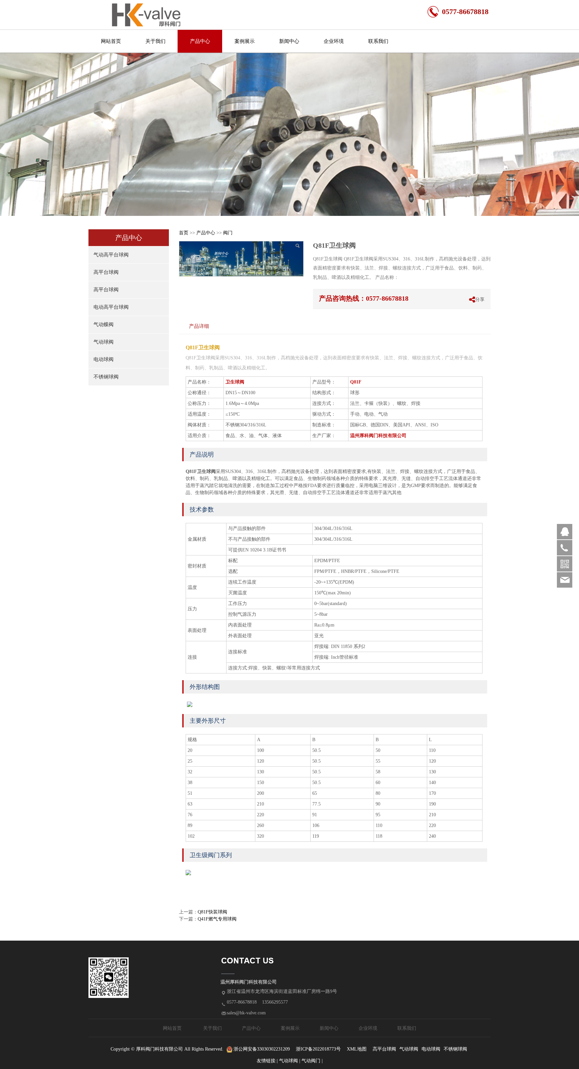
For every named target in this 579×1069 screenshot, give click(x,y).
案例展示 (245, 41)
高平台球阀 (106, 272)
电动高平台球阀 (111, 307)
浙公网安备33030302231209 (261, 1049)
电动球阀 (103, 359)
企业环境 (334, 41)
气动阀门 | (312, 1060)
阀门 (228, 232)
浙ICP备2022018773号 (318, 1049)
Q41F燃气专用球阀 (217, 919)
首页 (183, 232)
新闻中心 (289, 41)
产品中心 (200, 41)
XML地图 (357, 1049)
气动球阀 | (290, 1060)
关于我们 (155, 41)
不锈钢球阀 (106, 376)
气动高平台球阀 (111, 254)
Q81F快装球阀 (212, 911)
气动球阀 (103, 342)
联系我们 (378, 41)
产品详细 (199, 326)
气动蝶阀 (103, 324)
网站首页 (111, 41)
